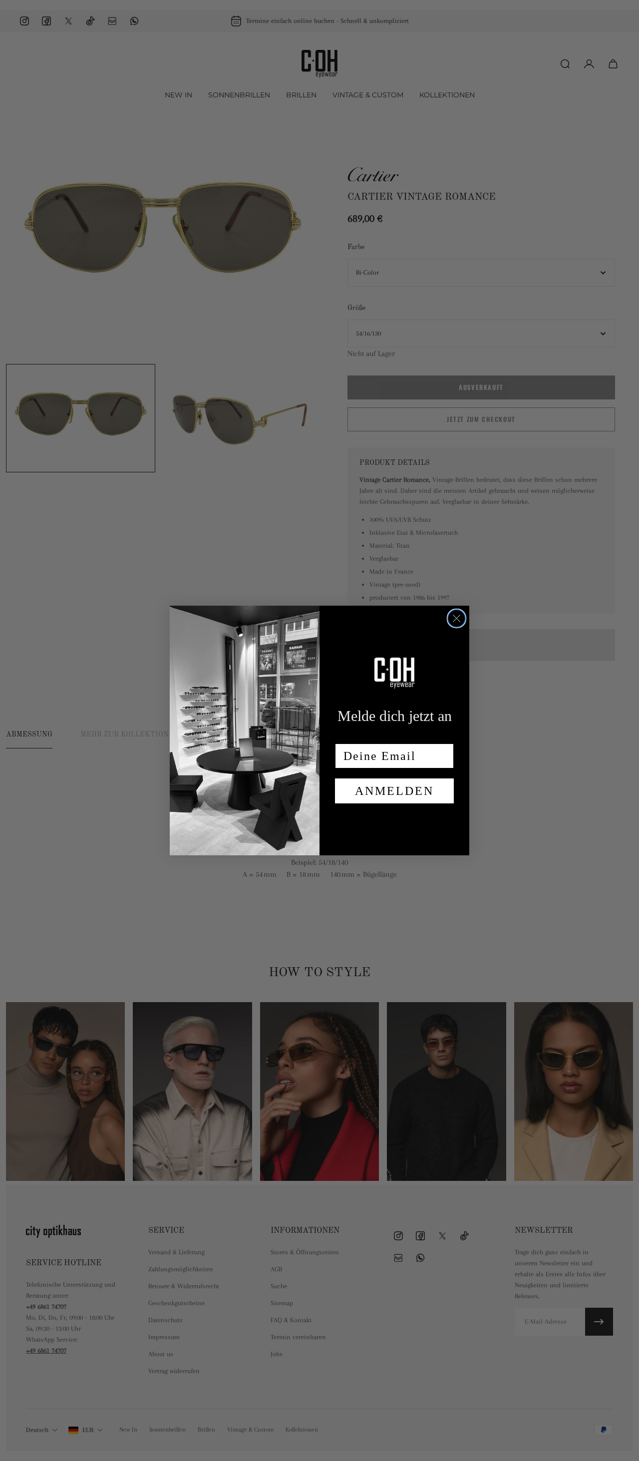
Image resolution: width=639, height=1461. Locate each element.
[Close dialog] (456, 618)
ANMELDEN (394, 790)
